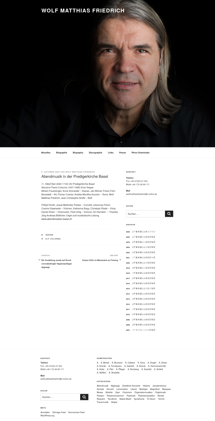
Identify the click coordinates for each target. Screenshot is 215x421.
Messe (100, 392)
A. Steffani (101, 372)
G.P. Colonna (53, 239)
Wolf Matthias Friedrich (83, 10)
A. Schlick (158, 369)
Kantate (100, 389)
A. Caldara (130, 362)
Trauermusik (102, 402)
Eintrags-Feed (59, 412)
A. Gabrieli (129, 365)
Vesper (49, 235)
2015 (128, 288)
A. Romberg (133, 369)
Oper (117, 392)
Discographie (95, 152)
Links (110, 152)
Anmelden (45, 412)
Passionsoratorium (115, 395)
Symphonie (139, 398)
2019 (128, 268)
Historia (146, 385)
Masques (166, 389)
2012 (128, 304)
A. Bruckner (117, 362)
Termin (161, 398)
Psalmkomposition (146, 395)
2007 (128, 330)
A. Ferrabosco (115, 365)
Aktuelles (45, 152)
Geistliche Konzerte (131, 385)
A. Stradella (114, 372)
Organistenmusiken (144, 392)
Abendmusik (102, 385)
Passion (100, 395)
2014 (128, 294)
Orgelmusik (160, 392)
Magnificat (155, 389)
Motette (109, 392)
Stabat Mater (125, 398)
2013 (128, 299)
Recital (161, 395)
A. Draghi (152, 362)
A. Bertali (105, 362)
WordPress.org (47, 415)
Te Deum (151, 398)
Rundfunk (112, 398)
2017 (128, 278)
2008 (128, 325)
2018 (128, 273)
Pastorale (131, 395)
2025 (128, 237)
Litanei (134, 389)
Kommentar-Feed (76, 412)
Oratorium (127, 392)
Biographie (61, 152)
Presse (122, 152)
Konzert (110, 389)
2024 (128, 242)
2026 (128, 232)
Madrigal (143, 389)
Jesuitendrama (159, 385)
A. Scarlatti (146, 369)
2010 (128, 314)
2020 (128, 263)
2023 (128, 247)
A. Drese (163, 362)
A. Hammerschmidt (157, 365)
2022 (128, 252)
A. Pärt (110, 369)
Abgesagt (115, 385)
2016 (128, 283)
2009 (128, 320)
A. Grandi (141, 365)
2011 (128, 309)
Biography (78, 152)
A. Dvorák (101, 365)
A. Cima (141, 362)
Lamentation (122, 389)
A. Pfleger (120, 369)
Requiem (101, 398)
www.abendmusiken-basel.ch (56, 219)
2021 (128, 258)
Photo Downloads (140, 152)
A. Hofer (100, 369)
